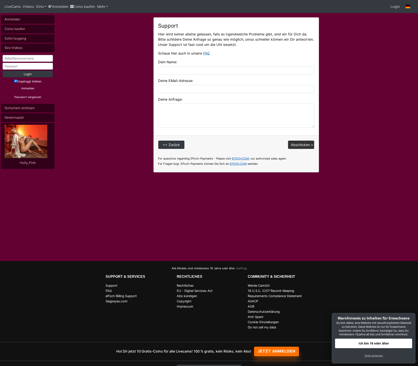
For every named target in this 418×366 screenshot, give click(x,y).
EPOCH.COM (240, 158)
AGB (251, 306)
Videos (28, 6)
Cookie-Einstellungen (263, 322)
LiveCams (13, 6)
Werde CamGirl (259, 285)
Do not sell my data (262, 327)
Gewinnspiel (14, 117)
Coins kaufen (84, 6)
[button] (408, 6)
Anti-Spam (255, 317)
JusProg (241, 268)
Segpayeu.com (117, 301)
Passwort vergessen (27, 97)
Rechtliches (185, 285)
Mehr (101, 6)
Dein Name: (167, 62)
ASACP (253, 301)
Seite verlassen (373, 355)
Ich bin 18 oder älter (374, 343)
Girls (40, 6)
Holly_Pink (28, 163)
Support (111, 285)
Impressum (185, 306)
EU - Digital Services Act (194, 291)
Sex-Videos (13, 48)
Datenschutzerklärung (264, 311)
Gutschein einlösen (20, 108)
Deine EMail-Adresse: (175, 80)
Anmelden (60, 6)
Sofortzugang (15, 38)
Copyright (184, 301)
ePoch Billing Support (121, 296)
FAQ (206, 53)
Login (395, 6)
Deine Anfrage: (170, 99)
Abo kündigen (187, 296)
